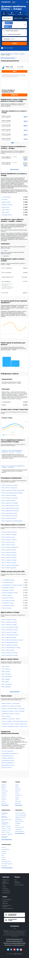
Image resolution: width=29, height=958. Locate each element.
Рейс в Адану (5, 666)
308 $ (25, 126)
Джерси (4, 784)
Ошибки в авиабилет (8, 758)
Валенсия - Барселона (4, 817)
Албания (4, 799)
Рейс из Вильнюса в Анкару (10, 655)
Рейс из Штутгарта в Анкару (10, 629)
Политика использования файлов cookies (15, 943)
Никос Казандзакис (20, 813)
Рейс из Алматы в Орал (8, 544)
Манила (17, 790)
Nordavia (4, 851)
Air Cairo (4, 853)
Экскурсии (5, 888)
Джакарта (18, 803)
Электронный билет (7, 755)
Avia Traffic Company (7, 863)
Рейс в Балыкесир (7, 676)
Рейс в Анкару (6, 671)
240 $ (14, 71)
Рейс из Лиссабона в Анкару (10, 634)
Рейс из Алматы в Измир (9, 549)
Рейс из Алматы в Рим (8, 542)
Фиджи (3, 788)
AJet (3, 855)
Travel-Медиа (6, 890)
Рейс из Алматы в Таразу (9, 562)
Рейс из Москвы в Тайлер (9, 495)
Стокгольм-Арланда (20, 815)
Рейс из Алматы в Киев (8, 537)
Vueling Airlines (5, 849)
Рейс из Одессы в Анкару (9, 637)
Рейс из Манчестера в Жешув (10, 508)
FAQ (16, 879)
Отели (4, 886)
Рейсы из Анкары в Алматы (8, 57)
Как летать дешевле (8, 751)
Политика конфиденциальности (14, 941)
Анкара (22, 53)
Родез (17, 792)
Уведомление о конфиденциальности (14, 944)
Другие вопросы (6, 767)
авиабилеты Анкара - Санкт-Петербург (13, 711)
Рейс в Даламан (6, 686)
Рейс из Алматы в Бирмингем (10, 547)
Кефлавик (17, 823)
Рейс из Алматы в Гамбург (9, 534)
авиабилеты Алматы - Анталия (10, 713)
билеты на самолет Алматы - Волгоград (13, 708)
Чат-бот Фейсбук (19, 884)
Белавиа (4, 859)
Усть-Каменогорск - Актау (7, 820)
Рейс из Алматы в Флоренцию (10, 565)
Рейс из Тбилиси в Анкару (9, 624)
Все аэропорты (19, 833)
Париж (17, 799)
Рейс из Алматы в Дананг (9, 567)
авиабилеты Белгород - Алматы (11, 718)
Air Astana (4, 865)
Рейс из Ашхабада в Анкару (10, 642)
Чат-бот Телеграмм (17, 882)
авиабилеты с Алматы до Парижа (11, 706)
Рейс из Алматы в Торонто (9, 539)
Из (3, 22)
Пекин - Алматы (6, 716)
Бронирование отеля (8, 765)
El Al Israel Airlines (6, 861)
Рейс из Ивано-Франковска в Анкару (12, 639)
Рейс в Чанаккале (7, 684)
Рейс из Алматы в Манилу (9, 552)
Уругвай (4, 792)
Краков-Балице (19, 821)
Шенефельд (18, 819)
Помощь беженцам (7, 908)
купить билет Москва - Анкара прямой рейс (14, 723)
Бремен (17, 825)
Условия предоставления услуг (14, 939)
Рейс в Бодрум (6, 679)
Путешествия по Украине (6, 906)
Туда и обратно (7, 18)
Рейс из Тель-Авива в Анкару (10, 627)
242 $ (25, 121)
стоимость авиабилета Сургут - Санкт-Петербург (14, 726)
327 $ (25, 130)
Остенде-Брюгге (19, 827)
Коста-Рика (5, 790)
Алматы (16, 53)
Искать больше (14, 169)
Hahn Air (4, 847)
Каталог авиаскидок (5, 882)
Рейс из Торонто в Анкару (9, 632)
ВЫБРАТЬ (14, 95)
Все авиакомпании (7, 867)
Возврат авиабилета (8, 762)
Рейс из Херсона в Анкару (9, 622)
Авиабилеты (5, 879)
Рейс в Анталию (6, 674)
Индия (3, 801)
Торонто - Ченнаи (6, 828)
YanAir (3, 857)
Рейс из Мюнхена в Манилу (10, 515)
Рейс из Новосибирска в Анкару (11, 647)
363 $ (25, 135)
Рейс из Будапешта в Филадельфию (12, 520)
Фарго (17, 786)
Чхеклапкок (18, 829)
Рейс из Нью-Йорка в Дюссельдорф (12, 492)
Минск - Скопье (6, 832)
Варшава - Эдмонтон (7, 834)
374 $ (25, 139)
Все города (18, 805)
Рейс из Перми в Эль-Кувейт (10, 498)
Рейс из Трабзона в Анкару (9, 645)
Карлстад (17, 788)
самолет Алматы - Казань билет (11, 703)
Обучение (5, 903)
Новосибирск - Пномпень (5, 823)
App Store (5, 901)
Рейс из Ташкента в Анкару (9, 652)
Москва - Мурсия (6, 826)
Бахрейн (4, 786)
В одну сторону (18, 18)
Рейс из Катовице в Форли (9, 513)
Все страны (5, 805)
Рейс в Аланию (6, 668)
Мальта (4, 797)
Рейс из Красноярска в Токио (10, 505)
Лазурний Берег (19, 831)
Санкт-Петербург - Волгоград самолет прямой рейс (14, 721)
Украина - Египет (6, 830)
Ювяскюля (18, 801)
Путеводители (6, 892)
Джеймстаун (18, 795)
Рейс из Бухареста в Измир (9, 485)
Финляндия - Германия (5, 837)
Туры (3, 884)
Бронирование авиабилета (10, 753)
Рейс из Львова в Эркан (8, 500)
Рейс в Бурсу (5, 681)
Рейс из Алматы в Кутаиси (9, 532)
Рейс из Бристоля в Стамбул (10, 503)
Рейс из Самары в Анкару (9, 619)
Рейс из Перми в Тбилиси (9, 518)
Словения (4, 795)
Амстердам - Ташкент (5, 814)
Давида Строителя (20, 817)
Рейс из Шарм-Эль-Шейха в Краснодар (13, 490)
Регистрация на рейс (8, 760)
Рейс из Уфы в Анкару (8, 650)
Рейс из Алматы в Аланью (9, 555)
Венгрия (4, 803)
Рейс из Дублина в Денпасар (10, 510)
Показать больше (14, 691)
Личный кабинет (6, 899)
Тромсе (17, 797)
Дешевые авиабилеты (7, 53)
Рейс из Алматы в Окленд (9, 557)
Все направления (6, 839)
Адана (17, 784)
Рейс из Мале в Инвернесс (9, 487)
